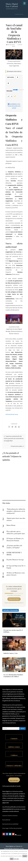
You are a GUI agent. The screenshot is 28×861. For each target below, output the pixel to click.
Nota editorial (6, 820)
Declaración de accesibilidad (10, 824)
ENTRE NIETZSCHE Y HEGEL (14, 553)
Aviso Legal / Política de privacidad (12, 828)
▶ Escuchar (11, 77)
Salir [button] (12, 858)
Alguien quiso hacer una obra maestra (16, 519)
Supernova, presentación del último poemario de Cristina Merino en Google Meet (14, 438)
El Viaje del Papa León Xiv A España (16, 567)
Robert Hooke (11, 525)
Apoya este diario (14, 599)
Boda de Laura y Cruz (11, 653)
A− (12, 96)
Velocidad (9, 91)
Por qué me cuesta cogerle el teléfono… (13, 631)
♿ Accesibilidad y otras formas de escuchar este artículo (14, 106)
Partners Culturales (14, 765)
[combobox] (14, 728)
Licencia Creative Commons (10, 815)
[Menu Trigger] (24, 3)
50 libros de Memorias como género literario (16, 574)
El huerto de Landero (17, 446)
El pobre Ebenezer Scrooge (15, 560)
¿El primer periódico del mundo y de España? (14, 546)
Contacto (14, 738)
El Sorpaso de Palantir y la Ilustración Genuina (15, 539)
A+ (8, 96)
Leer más (16, 858)
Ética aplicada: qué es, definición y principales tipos (16, 532)
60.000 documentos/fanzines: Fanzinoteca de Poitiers (13, 675)
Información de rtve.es (12, 414)
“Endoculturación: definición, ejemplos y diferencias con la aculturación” (16, 511)
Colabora (14, 755)
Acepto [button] (24, 856)
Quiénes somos (14, 747)
